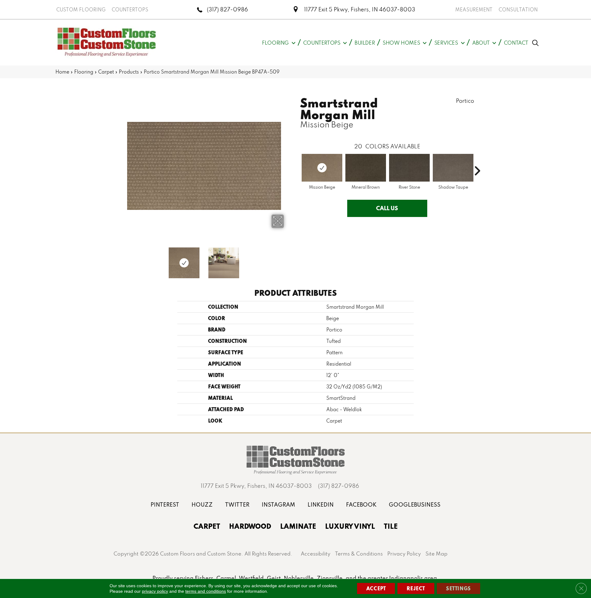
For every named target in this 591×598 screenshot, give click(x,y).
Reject (416, 588)
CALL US (387, 208)
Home (62, 72)
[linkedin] (321, 504)
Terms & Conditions (359, 553)
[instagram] (278, 504)
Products (129, 72)
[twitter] (237, 504)
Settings (458, 588)
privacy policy (155, 591)
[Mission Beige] (322, 167)
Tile (391, 526)
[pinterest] (165, 504)
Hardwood (250, 526)
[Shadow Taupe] (453, 167)
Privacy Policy (404, 553)
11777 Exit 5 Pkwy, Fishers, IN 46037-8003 (359, 9)
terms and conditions (205, 591)
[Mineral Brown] (366, 167)
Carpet (106, 72)
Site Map (436, 553)
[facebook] (361, 504)
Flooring (83, 72)
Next (288, 260)
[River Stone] (409, 167)
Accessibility (315, 553)
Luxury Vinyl (350, 526)
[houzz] (202, 504)
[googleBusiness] (414, 504)
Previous (120, 260)
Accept (376, 588)
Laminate (298, 526)
